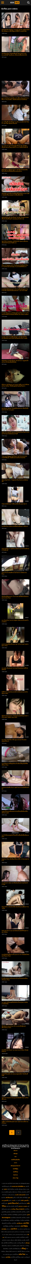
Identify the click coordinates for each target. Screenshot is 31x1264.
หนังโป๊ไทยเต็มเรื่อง (15, 1159)
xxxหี (13, 1200)
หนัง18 (5, 1189)
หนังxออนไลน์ (22, 1194)
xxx (24, 1186)
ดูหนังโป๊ (6, 1200)
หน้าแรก (15, 1150)
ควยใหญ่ (13, 1209)
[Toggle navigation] (2, 2)
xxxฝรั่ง (16, 1194)
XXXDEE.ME (15, 1186)
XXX (15, 1156)
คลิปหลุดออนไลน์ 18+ (15, 1165)
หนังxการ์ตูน (15, 1178)
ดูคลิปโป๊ (26, 1200)
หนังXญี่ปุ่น (3, 1229)
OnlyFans (15, 1175)
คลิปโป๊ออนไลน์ (9, 1197)
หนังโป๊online (20, 1223)
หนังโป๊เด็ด (8, 1257)
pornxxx (21, 1206)
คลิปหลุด (15, 1153)
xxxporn (25, 1206)
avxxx (15, 1162)
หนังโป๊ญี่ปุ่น (15, 1168)
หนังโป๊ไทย (15, 1171)
